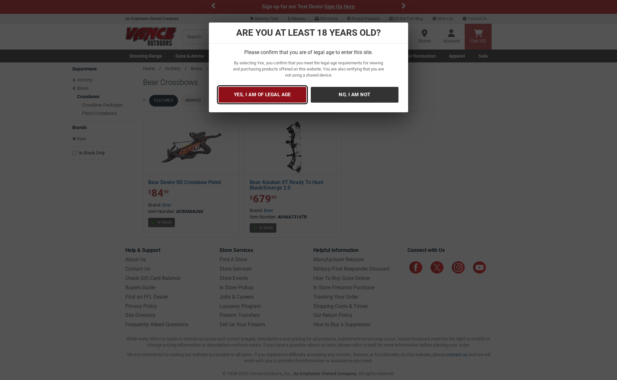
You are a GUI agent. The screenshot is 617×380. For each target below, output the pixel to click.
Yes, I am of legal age (262, 94)
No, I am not (354, 94)
